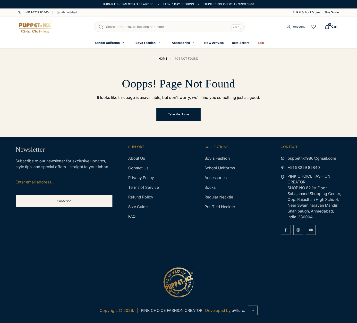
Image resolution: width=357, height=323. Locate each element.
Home (163, 58)
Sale (261, 43)
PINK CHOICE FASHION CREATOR (171, 310)
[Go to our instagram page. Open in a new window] (298, 230)
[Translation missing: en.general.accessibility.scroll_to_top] (253, 310)
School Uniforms (107, 43)
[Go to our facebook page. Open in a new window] (285, 230)
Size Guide (331, 12)
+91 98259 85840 (37, 12)
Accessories (181, 43)
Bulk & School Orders (307, 12)
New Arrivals (214, 43)
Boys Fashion (146, 43)
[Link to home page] (178, 282)
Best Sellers (240, 43)
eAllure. (238, 310)
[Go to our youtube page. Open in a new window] (311, 230)
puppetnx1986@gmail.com (312, 158)
